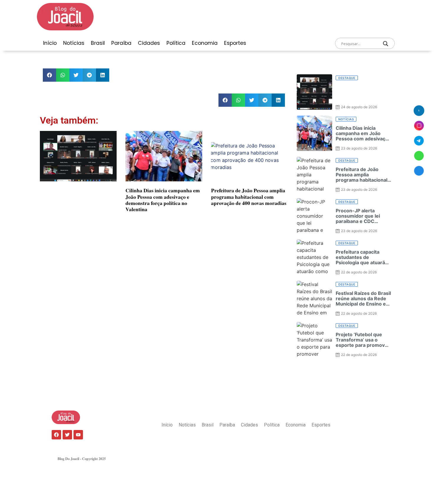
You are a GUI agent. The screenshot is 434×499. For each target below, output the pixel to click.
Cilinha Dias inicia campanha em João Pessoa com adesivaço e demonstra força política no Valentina (162, 199)
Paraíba (121, 43)
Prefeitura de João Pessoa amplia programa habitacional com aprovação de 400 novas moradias (248, 196)
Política (176, 43)
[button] (49, 75)
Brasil (98, 43)
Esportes (235, 43)
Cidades (149, 43)
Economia (205, 43)
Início (50, 43)
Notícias (73, 43)
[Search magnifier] (385, 43)
